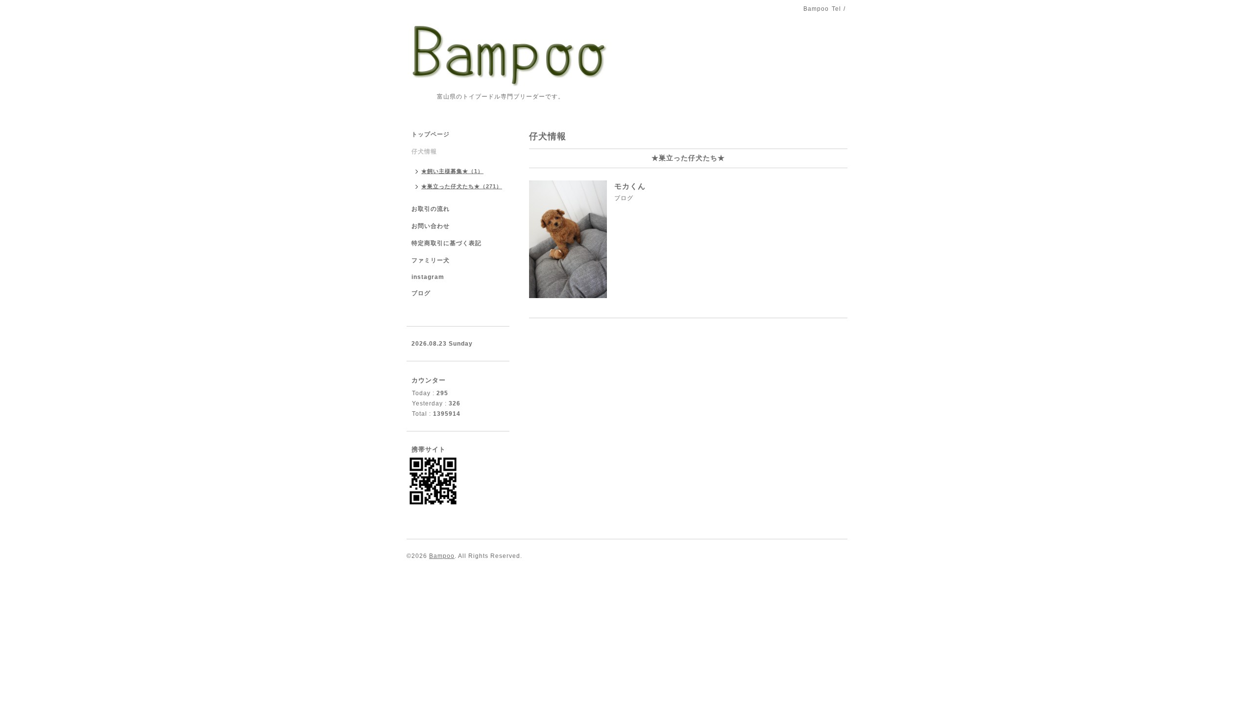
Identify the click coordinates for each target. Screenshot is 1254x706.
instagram (427, 277)
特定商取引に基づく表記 (446, 243)
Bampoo (442, 556)
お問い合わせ (430, 226)
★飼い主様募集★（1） (452, 171)
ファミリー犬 (430, 260)
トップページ (430, 134)
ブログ (623, 198)
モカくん (630, 186)
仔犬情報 (424, 151)
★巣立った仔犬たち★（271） (461, 186)
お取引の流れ (430, 208)
